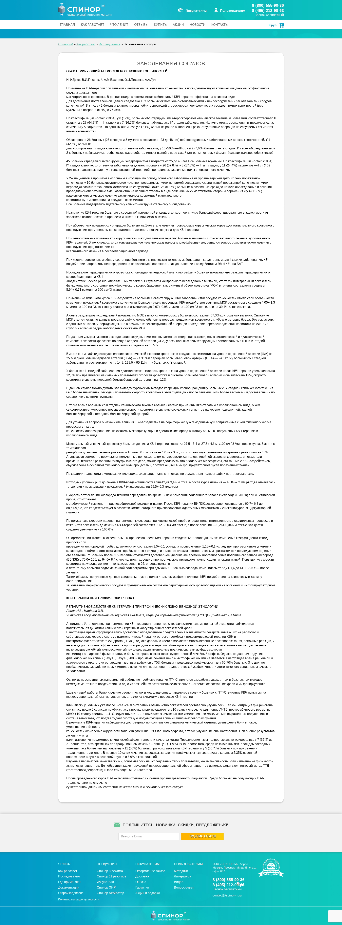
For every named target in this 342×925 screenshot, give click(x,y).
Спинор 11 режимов (111, 876)
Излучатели (105, 882)
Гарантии (142, 887)
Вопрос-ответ (184, 887)
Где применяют (69, 882)
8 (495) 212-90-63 (268, 10)
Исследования (109, 44)
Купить (160, 24)
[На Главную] (85, 9)
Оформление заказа (150, 871)
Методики (181, 871)
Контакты (219, 24)
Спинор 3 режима (110, 871)
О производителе (71, 893)
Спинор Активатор (110, 893)
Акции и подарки (147, 893)
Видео (178, 882)
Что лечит (119, 24)
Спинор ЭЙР (106, 887)
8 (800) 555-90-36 (268, 5)
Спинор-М (65, 44)
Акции (178, 24)
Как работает (92, 24)
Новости (197, 24)
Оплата (140, 882)
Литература (182, 876)
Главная (67, 24)
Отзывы (141, 24)
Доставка (142, 876)
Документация (68, 887)
